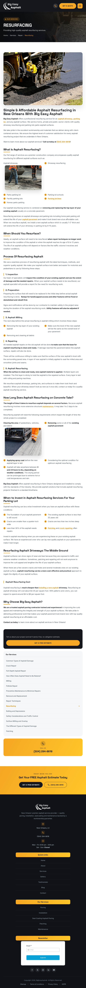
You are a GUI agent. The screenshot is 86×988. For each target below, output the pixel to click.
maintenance (47, 406)
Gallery (43, 877)
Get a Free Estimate (43, 643)
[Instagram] (43, 970)
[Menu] (80, 5)
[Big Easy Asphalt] (12, 5)
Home (5, 35)
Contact (43, 893)
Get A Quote (68, 6)
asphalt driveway (65, 119)
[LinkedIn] (48, 970)
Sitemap (23, 984)
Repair (20, 35)
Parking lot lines (54, 199)
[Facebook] (32, 970)
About (43, 866)
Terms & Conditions (37, 984)
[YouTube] (54, 970)
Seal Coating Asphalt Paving (43, 918)
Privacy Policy (53, 984)
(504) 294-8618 (63, 142)
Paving (43, 907)
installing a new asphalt (49, 588)
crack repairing (65, 528)
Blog (43, 887)
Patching (51, 528)
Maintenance (43, 929)
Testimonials (43, 882)
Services (13, 35)
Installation (43, 913)
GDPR (64, 984)
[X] (37, 970)
